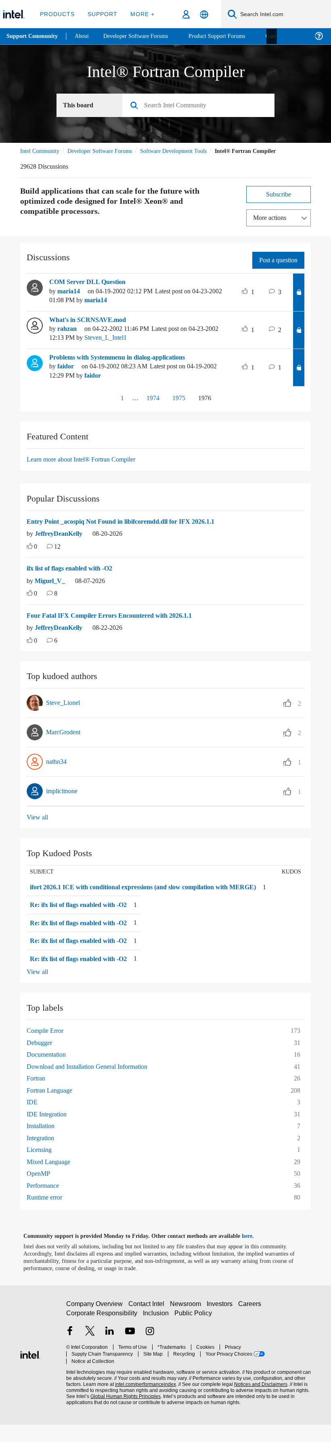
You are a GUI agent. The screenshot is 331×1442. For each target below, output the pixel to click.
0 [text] (36, 556)
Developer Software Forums (106, 151)
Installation (42, 1143)
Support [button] (101, 14)
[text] (30, 557)
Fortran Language (52, 1107)
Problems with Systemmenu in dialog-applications (126, 366)
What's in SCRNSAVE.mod (88, 329)
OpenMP (39, 1190)
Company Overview (94, 1324)
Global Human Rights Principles (123, 1410)
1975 (178, 407)
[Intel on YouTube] (130, 1352)
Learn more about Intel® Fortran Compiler (87, 468)
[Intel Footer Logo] (30, 1371)
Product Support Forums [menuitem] (228, 36)
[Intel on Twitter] (90, 1352)
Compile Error (47, 1048)
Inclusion (156, 1333)
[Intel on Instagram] (150, 1352)
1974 (149, 407)
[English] (204, 14)
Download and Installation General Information (94, 1083)
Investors (221, 1324)
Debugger (41, 1059)
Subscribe (278, 203)
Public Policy (193, 1333)
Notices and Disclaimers (259, 1398)
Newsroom (187, 1324)
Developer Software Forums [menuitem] (141, 36)
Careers (251, 1324)
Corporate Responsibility (102, 1333)
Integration (43, 1155)
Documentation (49, 1071)
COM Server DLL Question (89, 291)
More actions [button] (271, 227)
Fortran (37, 1095)
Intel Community (41, 151)
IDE (31, 1119)
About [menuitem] (84, 36)
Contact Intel (147, 1324)
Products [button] (57, 14)
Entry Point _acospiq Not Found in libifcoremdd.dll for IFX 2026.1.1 (130, 531)
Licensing (40, 1167)
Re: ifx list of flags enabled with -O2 (85, 922)
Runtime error (47, 1214)
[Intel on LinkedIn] (110, 1352)
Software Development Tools (187, 151)
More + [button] (139, 14)
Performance (45, 1202)
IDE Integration (48, 1131)
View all (38, 826)
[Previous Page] (103, 408)
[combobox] (201, 105)
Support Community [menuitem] (32, 36)
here (254, 1253)
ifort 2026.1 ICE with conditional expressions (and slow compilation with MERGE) (141, 900)
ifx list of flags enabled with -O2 (76, 577)
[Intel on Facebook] (70, 1352)
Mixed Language (50, 1178)
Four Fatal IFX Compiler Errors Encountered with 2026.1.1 (115, 625)
